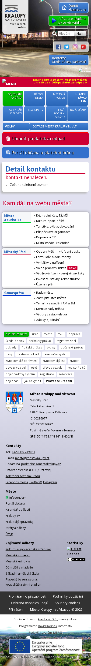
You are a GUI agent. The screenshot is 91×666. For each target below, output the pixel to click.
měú (60, 334)
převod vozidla (52, 367)
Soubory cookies (67, 603)
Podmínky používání (68, 596)
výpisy (51, 347)
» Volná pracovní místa (55, 268)
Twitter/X (35, 482)
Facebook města (17, 482)
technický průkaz (40, 341)
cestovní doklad (28, 354)
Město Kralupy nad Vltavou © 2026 (56, 609)
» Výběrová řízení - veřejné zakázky (59, 273)
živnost (74, 361)
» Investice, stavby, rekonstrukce (57, 279)
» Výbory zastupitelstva (50, 314)
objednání (12, 381)
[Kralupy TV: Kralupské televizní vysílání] (83, 46)
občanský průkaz (72, 347)
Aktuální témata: (16, 334)
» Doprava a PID (45, 237)
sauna (32, 579)
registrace (47, 374)
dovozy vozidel (16, 367)
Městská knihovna (18, 561)
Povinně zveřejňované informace (53, 430)
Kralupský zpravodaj (19, 522)
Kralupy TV (13, 516)
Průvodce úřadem (59, 381)
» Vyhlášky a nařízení (49, 262)
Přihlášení (16, 609)
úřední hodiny (15, 341)
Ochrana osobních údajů (29, 603)
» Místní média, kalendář (51, 243)
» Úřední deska (69, 251)
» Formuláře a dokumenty (52, 257)
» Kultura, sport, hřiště (49, 221)
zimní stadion (32, 585)
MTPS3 (58, 633)
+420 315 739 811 (23, 452)
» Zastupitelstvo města (50, 298)
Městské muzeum (18, 555)
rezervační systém (56, 354)
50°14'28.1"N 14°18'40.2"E (55, 436)
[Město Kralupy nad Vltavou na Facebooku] (60, 46)
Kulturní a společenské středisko (28, 549)
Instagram (50, 482)
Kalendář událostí (18, 510)
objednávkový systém (20, 374)
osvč (34, 367)
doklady (11, 347)
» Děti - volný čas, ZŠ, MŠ (51, 215)
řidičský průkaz (32, 347)
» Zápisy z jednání (47, 320)
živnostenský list (54, 361)
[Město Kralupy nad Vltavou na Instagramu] (77, 46)
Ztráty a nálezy (16, 528)
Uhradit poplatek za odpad (38, 138)
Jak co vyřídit (32, 381)
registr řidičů (76, 367)
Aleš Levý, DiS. (47, 619)
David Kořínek (47, 626)
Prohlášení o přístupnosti (27, 596)
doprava (74, 334)
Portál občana (15, 503)
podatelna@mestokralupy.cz (41, 464)
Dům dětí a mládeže (19, 567)
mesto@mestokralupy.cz (32, 458)
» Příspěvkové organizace (52, 232)
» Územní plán (44, 284)
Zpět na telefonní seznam (29, 184)
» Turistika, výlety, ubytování (54, 226)
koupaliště (13, 585)
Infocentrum (17, 498)
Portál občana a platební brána (42, 152)
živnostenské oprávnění (21, 361)
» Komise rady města (49, 309)
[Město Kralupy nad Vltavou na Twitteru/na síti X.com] (68, 46)
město (48, 334)
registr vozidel (66, 341)
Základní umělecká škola (22, 574)
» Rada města (43, 292)
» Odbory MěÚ (44, 251)
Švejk (9, 534)
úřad (35, 334)
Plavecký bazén (16, 579)
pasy (9, 354)
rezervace (65, 374)
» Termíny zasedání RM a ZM (54, 303)
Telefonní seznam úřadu (23, 476)
